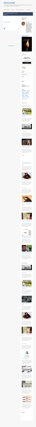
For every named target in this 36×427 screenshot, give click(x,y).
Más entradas (11, 45)
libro (26, 95)
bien (23, 95)
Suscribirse (27, 62)
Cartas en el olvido (9, 3)
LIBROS (13, 9)
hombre (27, 92)
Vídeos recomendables (20, 9)
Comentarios (24, 68)
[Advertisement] (11, 37)
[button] (18, 29)
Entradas (24, 67)
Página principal (7, 9)
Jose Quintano (28, 22)
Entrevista (28, 9)
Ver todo (5, 14)
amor (23, 92)
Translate (27, 86)
